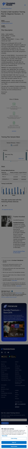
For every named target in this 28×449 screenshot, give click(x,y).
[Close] (26, 426)
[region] (14, 437)
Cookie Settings (14, 438)
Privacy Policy (4, 435)
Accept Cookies (14, 446)
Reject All (14, 442)
